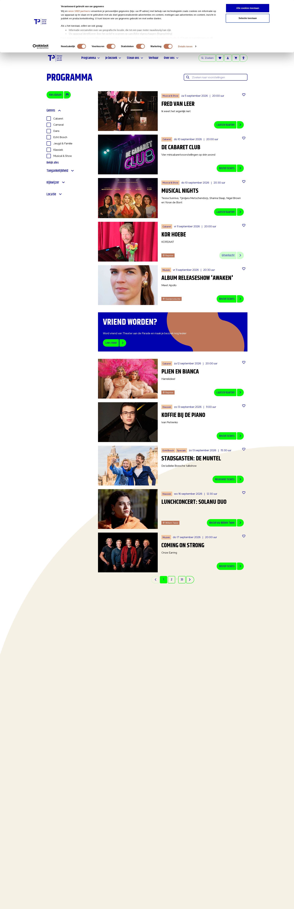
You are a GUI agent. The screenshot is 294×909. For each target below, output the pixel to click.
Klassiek (58, 149)
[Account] (228, 58)
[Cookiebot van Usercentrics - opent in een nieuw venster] (40, 46)
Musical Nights (179, 191)
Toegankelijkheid (57, 171)
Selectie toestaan (248, 18)
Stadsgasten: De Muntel (191, 458)
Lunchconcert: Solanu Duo (193, 502)
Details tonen (185, 46)
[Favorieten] (220, 58)
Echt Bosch (60, 137)
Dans (56, 131)
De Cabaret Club (180, 147)
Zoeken (209, 57)
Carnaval (58, 124)
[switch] (111, 46)
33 (182, 579)
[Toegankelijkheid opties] (243, 58)
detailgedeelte (169, 38)
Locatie (51, 194)
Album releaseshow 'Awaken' (197, 278)
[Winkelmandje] (235, 58)
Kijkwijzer (53, 182)
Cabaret (58, 118)
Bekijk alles (53, 163)
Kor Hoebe (173, 234)
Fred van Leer (177, 104)
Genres (51, 110)
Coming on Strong (182, 545)
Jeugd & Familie (62, 143)
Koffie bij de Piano (183, 415)
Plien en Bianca (180, 371)
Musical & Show (62, 156)
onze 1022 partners (79, 11)
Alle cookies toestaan (247, 8)
